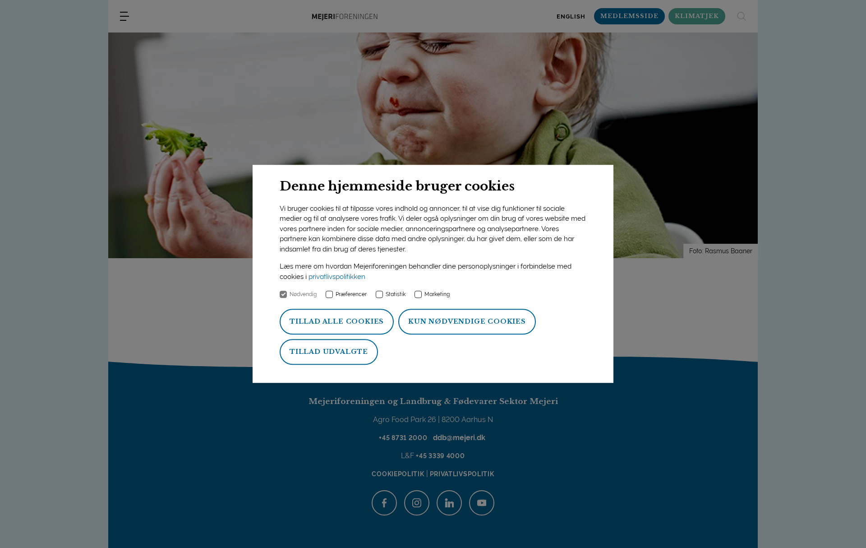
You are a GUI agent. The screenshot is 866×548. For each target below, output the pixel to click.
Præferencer (351, 295)
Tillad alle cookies (337, 322)
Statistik (395, 295)
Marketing (437, 295)
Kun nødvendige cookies (467, 322)
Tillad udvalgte (329, 352)
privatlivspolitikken (337, 277)
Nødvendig (303, 295)
